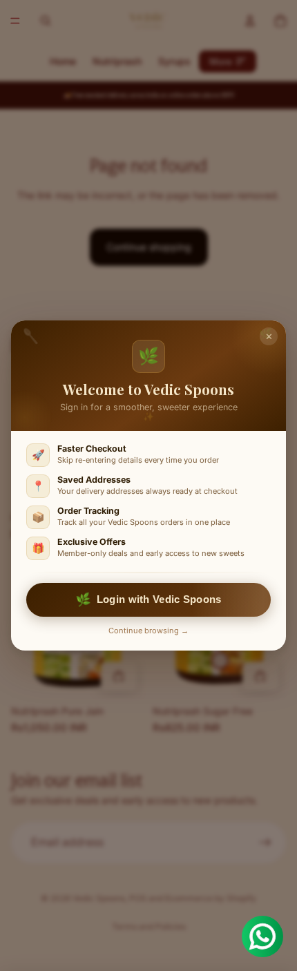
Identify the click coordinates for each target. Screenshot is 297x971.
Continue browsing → (148, 630)
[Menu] (15, 20)
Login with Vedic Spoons (148, 600)
